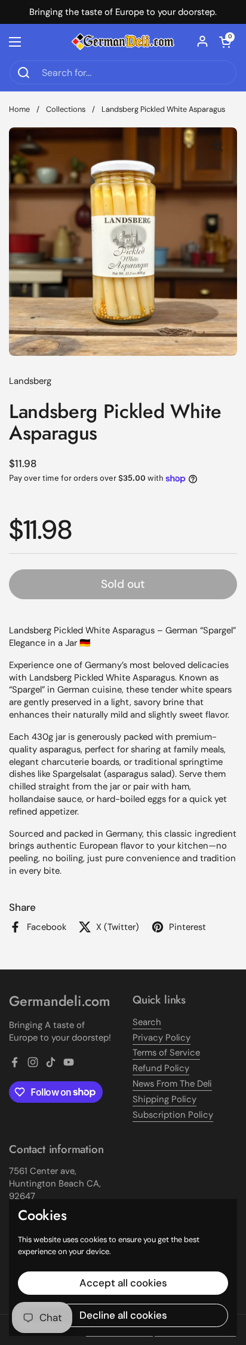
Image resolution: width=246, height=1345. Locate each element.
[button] (225, 42)
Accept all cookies (123, 1282)
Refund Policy (161, 1068)
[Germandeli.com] (123, 42)
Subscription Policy (173, 1115)
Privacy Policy (161, 1038)
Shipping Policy (164, 1099)
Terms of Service (166, 1053)
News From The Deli (172, 1084)
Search (147, 1022)
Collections (65, 109)
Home (19, 109)
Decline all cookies (123, 1315)
